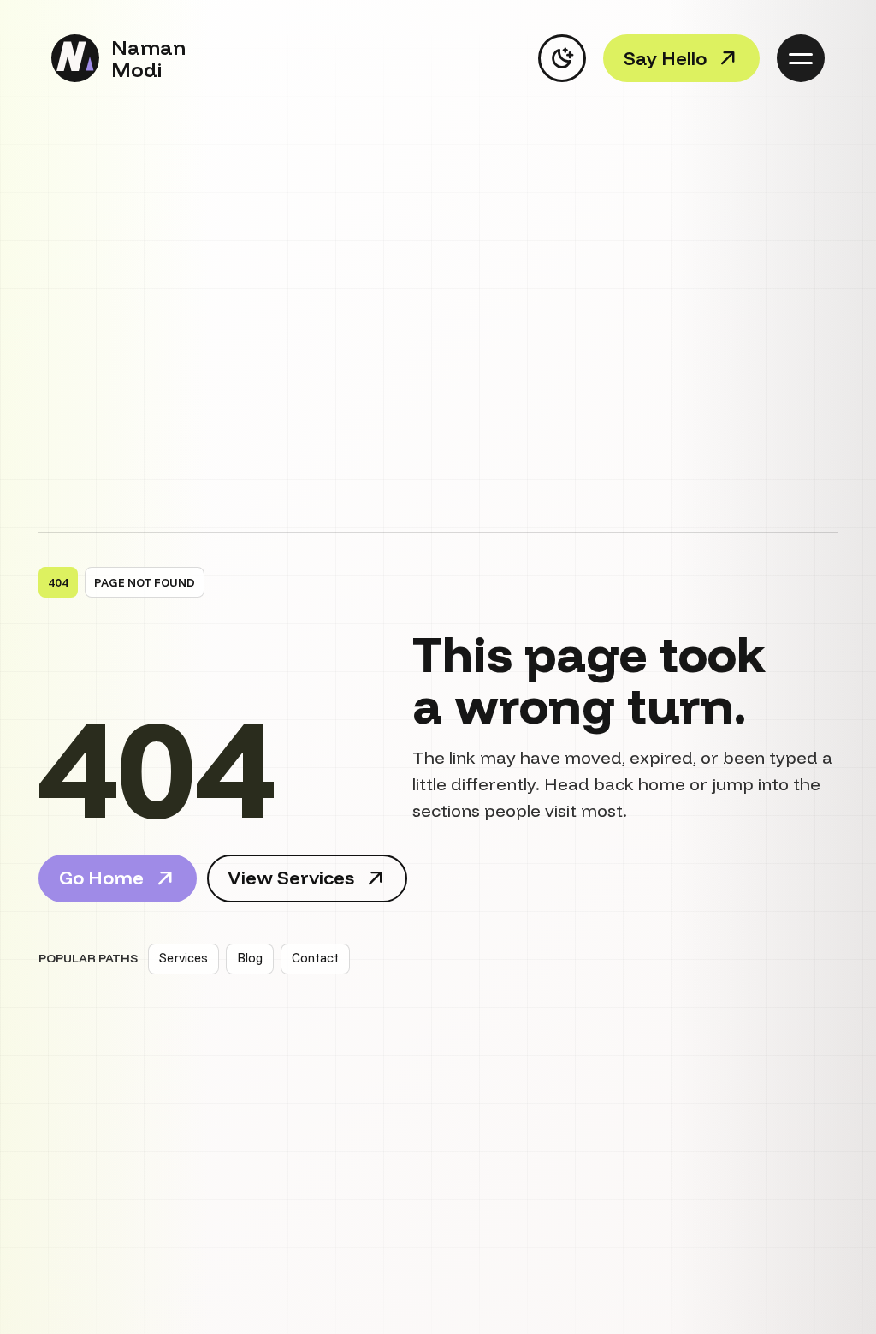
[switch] (562, 58)
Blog (250, 958)
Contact (315, 958)
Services (183, 958)
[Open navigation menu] (801, 58)
